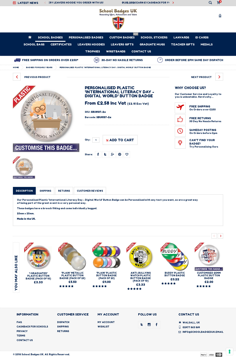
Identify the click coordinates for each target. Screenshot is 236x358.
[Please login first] (127, 154)
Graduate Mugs (152, 44)
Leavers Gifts (122, 44)
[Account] (221, 15)
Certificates (61, 44)
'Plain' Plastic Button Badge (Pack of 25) (106, 276)
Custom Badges (122, 37)
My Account (106, 322)
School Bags (34, 44)
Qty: (87, 140)
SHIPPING (45, 190)
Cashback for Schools (32, 326)
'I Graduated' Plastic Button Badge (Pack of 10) (38, 276)
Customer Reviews (90, 190)
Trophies (92, 51)
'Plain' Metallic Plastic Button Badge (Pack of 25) (72, 276)
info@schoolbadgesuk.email (203, 332)
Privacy (22, 331)
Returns (63, 331)
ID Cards (202, 37)
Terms (21, 335)
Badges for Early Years (39, 67)
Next (173, 3)
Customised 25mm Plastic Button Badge (209, 276)
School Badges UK (32, 354)
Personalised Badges (86, 37)
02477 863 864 (191, 327)
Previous (45, 3)
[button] (66, 286)
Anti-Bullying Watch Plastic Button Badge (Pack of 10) (140, 277)
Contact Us (141, 51)
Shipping (63, 326)
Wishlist (103, 326)
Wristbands (115, 51)
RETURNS (64, 190)
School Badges (50, 37)
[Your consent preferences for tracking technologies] (229, 351)
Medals (207, 44)
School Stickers (154, 37)
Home (16, 67)
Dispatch (63, 322)
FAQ (19, 322)
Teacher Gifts (183, 44)
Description (24, 190)
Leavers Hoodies (91, 44)
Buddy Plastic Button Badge (174, 274)
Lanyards (181, 37)
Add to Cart (121, 140)
